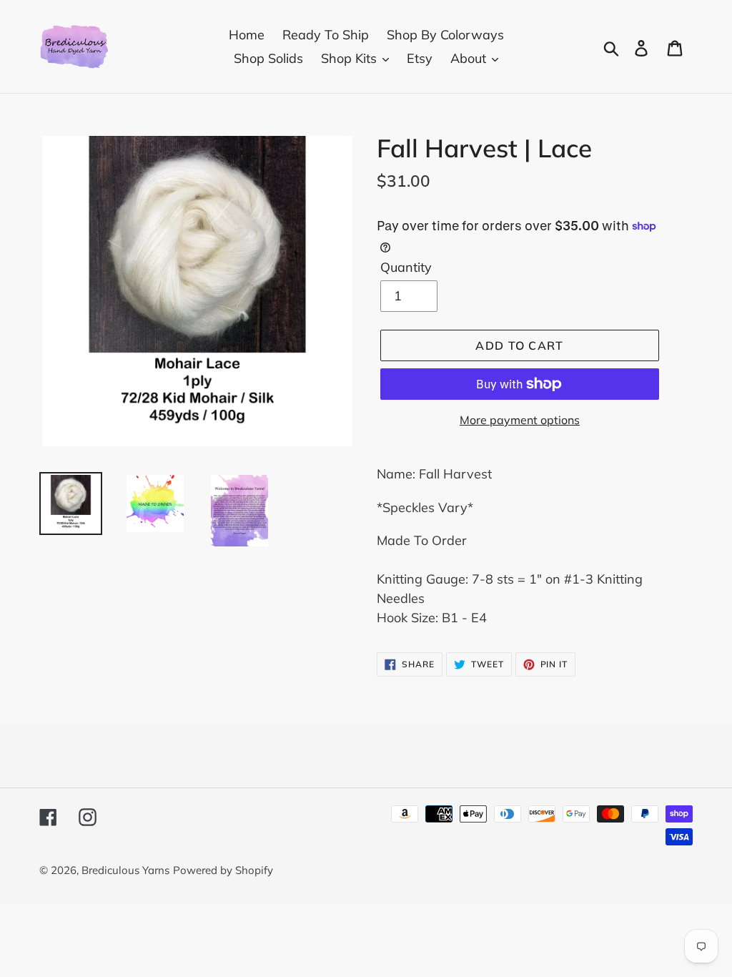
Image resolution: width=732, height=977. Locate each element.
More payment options (520, 420)
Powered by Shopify (223, 870)
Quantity (406, 267)
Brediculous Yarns (125, 870)
